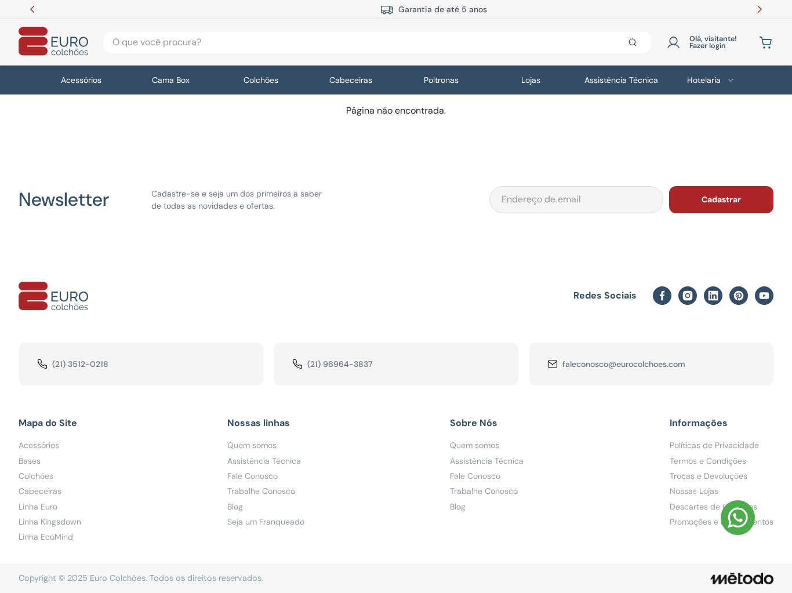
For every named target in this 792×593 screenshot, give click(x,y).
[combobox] (377, 42)
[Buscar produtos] (635, 42)
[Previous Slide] (32, 9)
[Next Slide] (759, 9)
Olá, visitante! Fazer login (713, 42)
